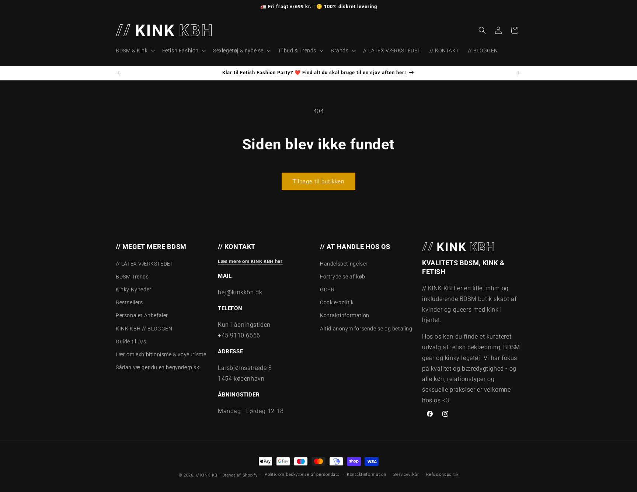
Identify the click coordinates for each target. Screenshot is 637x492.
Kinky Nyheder (134, 289)
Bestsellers (129, 302)
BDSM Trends (132, 277)
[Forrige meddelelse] (118, 73)
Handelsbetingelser (344, 264)
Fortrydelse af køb (342, 277)
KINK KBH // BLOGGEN (144, 329)
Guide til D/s (131, 341)
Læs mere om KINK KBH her (250, 261)
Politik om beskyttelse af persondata (302, 474)
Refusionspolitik (442, 474)
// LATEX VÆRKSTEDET (144, 264)
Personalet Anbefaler (142, 316)
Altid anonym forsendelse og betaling (366, 329)
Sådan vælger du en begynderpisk (157, 367)
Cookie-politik (337, 302)
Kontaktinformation (344, 316)
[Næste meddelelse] (519, 73)
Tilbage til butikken (318, 181)
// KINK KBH (208, 475)
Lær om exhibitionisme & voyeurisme (161, 354)
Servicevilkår (406, 474)
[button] (134, 50)
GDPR (327, 289)
